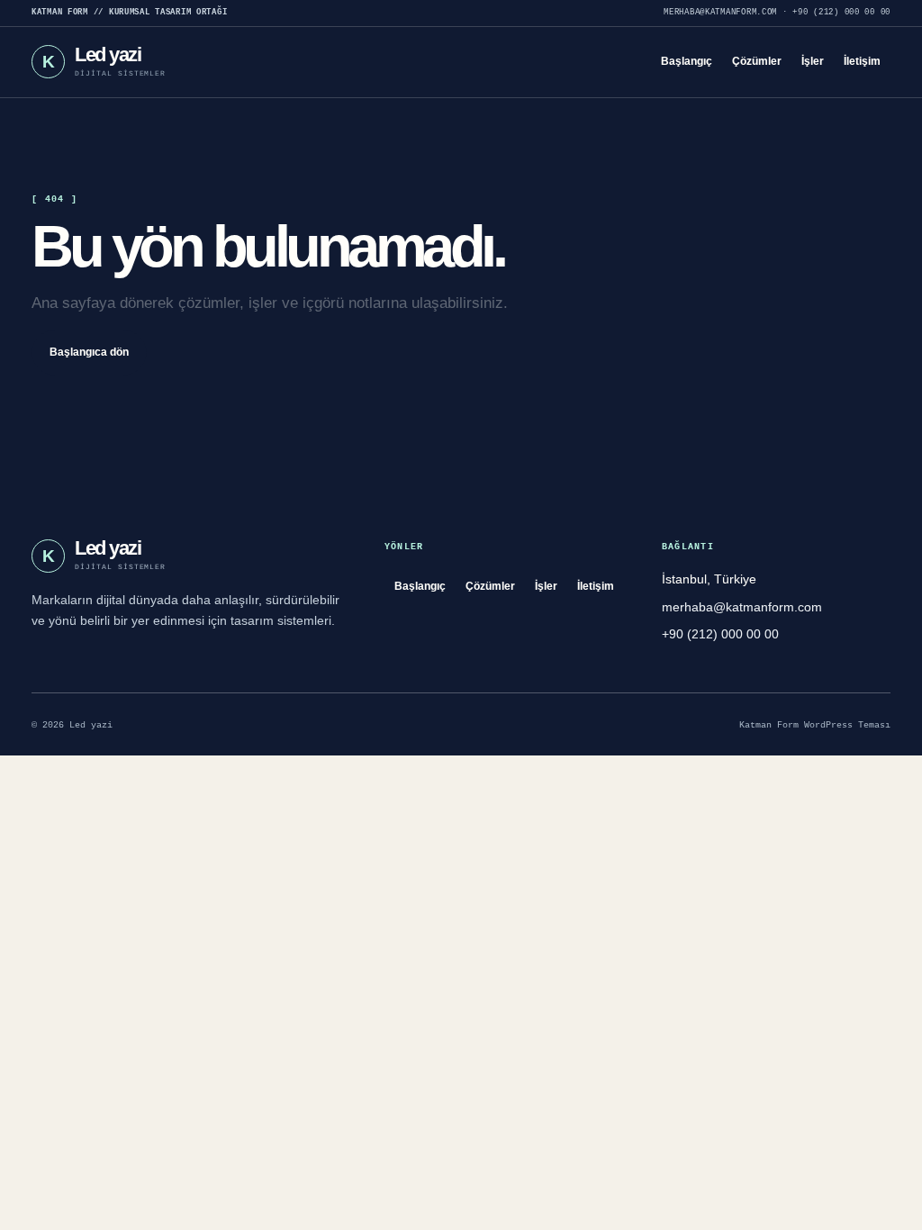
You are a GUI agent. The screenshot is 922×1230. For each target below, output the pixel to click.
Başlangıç (686, 61)
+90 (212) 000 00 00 (841, 12)
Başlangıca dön (89, 352)
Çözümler (757, 61)
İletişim (862, 61)
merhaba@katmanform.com (720, 12)
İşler (812, 61)
